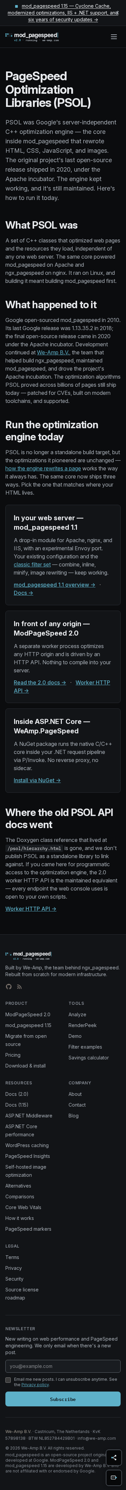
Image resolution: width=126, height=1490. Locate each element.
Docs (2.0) (17, 1094)
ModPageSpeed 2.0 (27, 1014)
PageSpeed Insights (27, 1156)
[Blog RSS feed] (19, 986)
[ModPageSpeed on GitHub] (8, 986)
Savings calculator (89, 1057)
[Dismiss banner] (117, 13)
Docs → (23, 592)
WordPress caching (27, 1145)
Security (14, 1279)
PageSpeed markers (28, 1229)
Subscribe (63, 1399)
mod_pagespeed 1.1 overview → (54, 584)
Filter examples (85, 1047)
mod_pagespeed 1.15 (28, 1025)
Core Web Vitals (23, 1207)
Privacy (13, 1268)
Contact (77, 1105)
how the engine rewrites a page (43, 468)
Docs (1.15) (17, 1105)
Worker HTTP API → (30, 908)
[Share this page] (114, 1458)
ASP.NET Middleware (28, 1115)
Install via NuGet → (37, 780)
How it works (19, 1218)
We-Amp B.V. (53, 352)
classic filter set (32, 564)
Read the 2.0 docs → (40, 682)
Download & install (25, 1066)
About (75, 1094)
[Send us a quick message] (114, 1478)
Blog (74, 1115)
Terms (12, 1257)
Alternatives (18, 1186)
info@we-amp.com (97, 1438)
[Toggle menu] (114, 36)
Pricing (12, 1055)
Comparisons (19, 1196)
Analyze (77, 1014)
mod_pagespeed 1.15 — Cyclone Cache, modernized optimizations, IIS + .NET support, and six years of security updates (63, 12)
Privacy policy (35, 1384)
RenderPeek (83, 1025)
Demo (75, 1036)
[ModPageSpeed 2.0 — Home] (41, 36)
